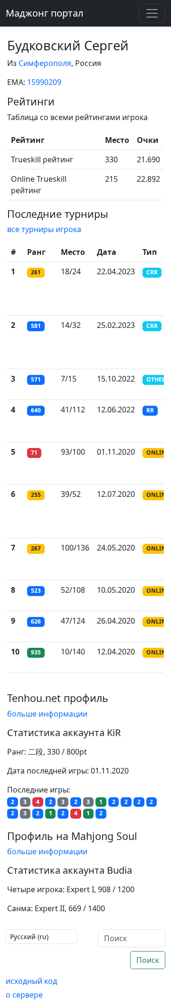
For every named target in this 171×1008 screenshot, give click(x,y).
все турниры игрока (44, 229)
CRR (152, 272)
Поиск (147, 960)
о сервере (24, 994)
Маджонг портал (45, 13)
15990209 (44, 82)
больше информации (47, 714)
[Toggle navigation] (152, 13)
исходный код (31, 981)
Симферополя (45, 63)
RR (150, 410)
